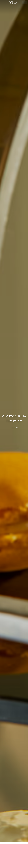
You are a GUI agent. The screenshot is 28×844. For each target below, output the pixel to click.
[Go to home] (14, 2)
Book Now (24, 2)
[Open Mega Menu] (2, 3)
